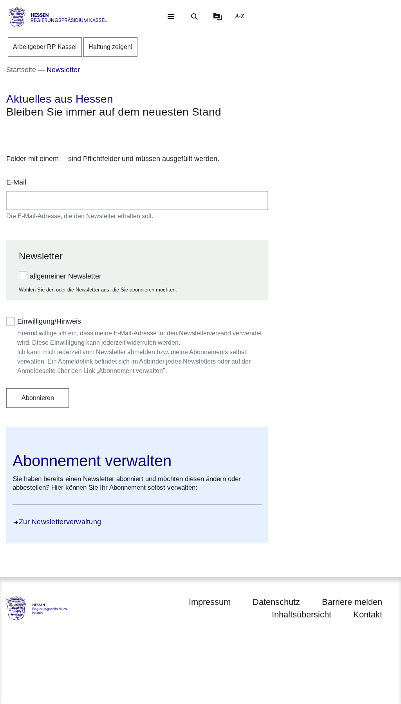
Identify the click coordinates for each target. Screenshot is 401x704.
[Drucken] (73, 133)
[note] (137, 159)
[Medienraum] (218, 16)
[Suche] (194, 16)
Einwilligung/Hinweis (49, 321)
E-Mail (16, 182)
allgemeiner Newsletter (65, 276)
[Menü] (171, 16)
